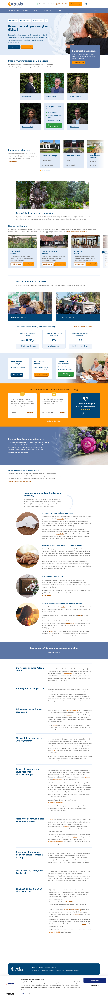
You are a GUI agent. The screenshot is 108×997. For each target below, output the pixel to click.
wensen (54, 725)
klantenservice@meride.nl (55, 802)
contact (52, 967)
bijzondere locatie (67, 673)
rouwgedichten (60, 534)
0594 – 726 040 (64, 680)
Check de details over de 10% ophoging (19, 481)
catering (66, 826)
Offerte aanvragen (75, 4)
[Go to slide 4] (47, 170)
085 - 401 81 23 (75, 970)
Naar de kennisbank (54, 652)
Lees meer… (30, 412)
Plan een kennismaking (66, 374)
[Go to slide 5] (49, 170)
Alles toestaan (95, 980)
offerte (75, 837)
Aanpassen (94, 985)
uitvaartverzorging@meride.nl (56, 970)
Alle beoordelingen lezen (54, 421)
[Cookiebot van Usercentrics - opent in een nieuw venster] (10, 994)
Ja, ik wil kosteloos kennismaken (54, 125)
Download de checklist (54, 932)
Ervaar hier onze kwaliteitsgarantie (18, 452)
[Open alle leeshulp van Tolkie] (46, 20)
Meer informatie (28, 264)
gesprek (68, 715)
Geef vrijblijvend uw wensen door (77, 232)
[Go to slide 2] (42, 170)
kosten (53, 750)
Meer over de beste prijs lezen (83, 326)
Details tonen (24, 994)
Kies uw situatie (27, 47)
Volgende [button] (95, 154)
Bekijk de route (16, 264)
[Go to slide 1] (40, 170)
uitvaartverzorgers (72, 710)
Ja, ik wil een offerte (41, 375)
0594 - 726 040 (62, 4)
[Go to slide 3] (44, 170)
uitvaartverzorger (58, 779)
